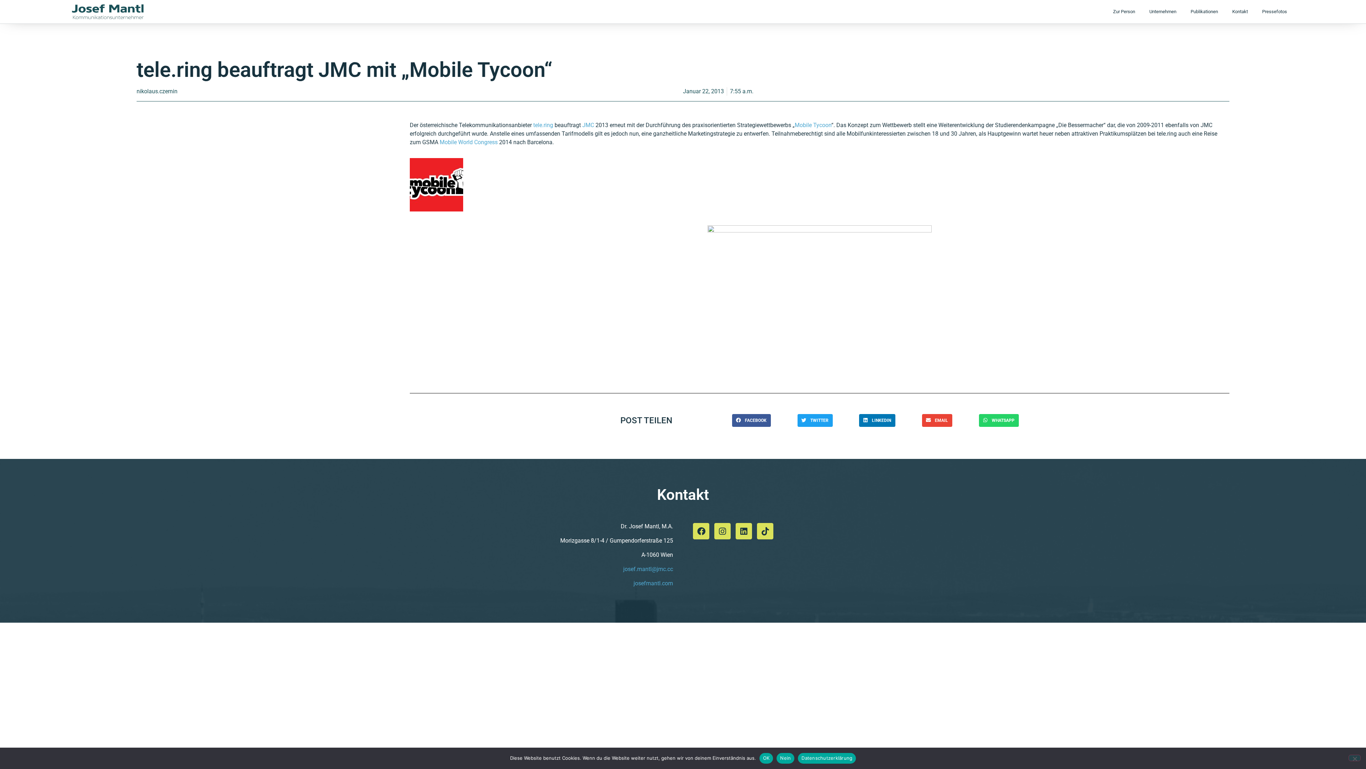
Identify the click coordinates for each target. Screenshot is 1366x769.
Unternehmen (1162, 11)
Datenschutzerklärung (826, 758)
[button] (751, 420)
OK (766, 758)
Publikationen (1204, 11)
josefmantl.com (653, 583)
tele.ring (543, 125)
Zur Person (1124, 11)
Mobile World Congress (469, 142)
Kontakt (1240, 11)
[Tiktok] (765, 531)
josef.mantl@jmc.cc (648, 569)
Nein (785, 758)
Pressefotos (1274, 11)
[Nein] (1355, 758)
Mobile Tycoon (813, 125)
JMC (588, 125)
